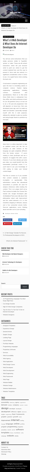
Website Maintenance (9, 388)
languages (9, 424)
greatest (9, 417)
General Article (7, 331)
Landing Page (7, 337)
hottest (20, 416)
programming (12, 427)
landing (22, 420)
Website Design (7, 385)
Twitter (23, 220)
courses (22, 405)
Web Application (8, 361)
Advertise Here (5, 449)
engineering (8, 414)
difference (14, 411)
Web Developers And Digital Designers (12, 254)
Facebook (8, 220)
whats (16, 213)
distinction (24, 411)
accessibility (5, 402)
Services (5, 352)
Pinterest (8, 223)
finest (14, 414)
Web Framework (8, 376)
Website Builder (7, 382)
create (26, 405)
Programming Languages (10, 346)
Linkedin (18, 223)
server (13, 429)
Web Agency (7, 358)
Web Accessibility (8, 355)
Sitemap (3, 454)
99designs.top (15, 12)
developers (19, 408)
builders (10, 405)
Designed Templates (9, 325)
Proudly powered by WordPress (12, 466)
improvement (5, 420)
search (9, 430)
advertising (12, 402)
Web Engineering (8, 373)
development (5, 412)
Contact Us (4, 447)
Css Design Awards (9, 304)
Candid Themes (20, 468)
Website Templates (9, 391)
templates (5, 432)
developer (7, 213)
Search (3, 283)
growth (15, 417)
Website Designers (8, 314)
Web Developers (9, 37)
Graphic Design (7, 334)
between (4, 405)
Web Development (8, 370)
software (20, 429)
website (10, 435)
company (16, 405)
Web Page (6, 379)
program (4, 427)
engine (3, 414)
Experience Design (8, 328)
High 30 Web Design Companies (12, 307)
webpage (3, 436)
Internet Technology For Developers (12, 262)
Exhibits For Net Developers (9, 270)
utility (22, 432)
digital (19, 411)
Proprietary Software (9, 349)
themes (12, 432)
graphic (4, 417)
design (5, 408)
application (23, 402)
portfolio (22, 424)
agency (17, 402)
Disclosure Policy (6, 452)
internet (12, 213)
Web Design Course (9, 364)
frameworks (20, 414)
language (3, 424)
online (17, 423)
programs (20, 427)
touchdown (17, 432)
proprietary (4, 429)
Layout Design (7, 340)
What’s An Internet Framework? (16, 241)
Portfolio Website (8, 343)
